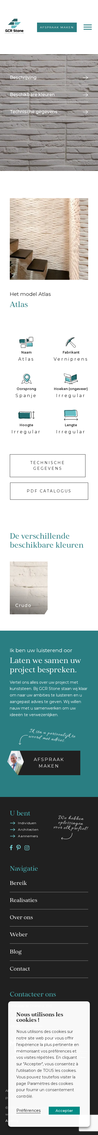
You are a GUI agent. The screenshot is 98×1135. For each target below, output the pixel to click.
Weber (18, 935)
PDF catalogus (49, 491)
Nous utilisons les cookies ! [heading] (39, 1017)
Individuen (27, 823)
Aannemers (28, 836)
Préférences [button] (28, 1110)
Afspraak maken (57, 27)
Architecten (28, 829)
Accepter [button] (64, 1110)
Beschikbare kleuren (32, 94)
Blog (16, 952)
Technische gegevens (33, 111)
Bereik (18, 883)
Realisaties (23, 900)
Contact (20, 969)
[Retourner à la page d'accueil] (14, 27)
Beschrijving (23, 77)
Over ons (21, 918)
